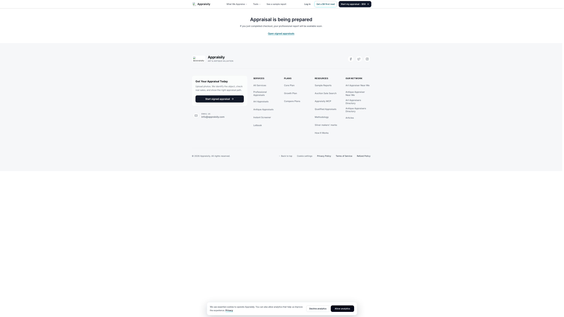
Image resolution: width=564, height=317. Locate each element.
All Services (259, 85)
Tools (255, 4)
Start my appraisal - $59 (353, 4)
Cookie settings (304, 156)
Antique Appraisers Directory (356, 110)
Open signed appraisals (281, 33)
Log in (307, 4)
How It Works (322, 132)
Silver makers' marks (326, 125)
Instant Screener (262, 117)
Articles (350, 117)
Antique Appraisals (263, 109)
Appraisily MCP (323, 101)
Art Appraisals (260, 101)
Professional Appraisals (260, 93)
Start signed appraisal (217, 98)
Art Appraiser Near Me (358, 85)
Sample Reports (323, 85)
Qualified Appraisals (325, 109)
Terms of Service (344, 156)
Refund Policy (363, 156)
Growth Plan (290, 93)
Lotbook (257, 125)
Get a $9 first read (326, 4)
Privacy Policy (324, 156)
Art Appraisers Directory (353, 102)
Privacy (229, 310)
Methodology (322, 117)
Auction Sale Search (325, 93)
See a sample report (276, 4)
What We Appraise (235, 4)
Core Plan (289, 85)
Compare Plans (292, 101)
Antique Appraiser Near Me (355, 93)
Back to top (286, 156)
